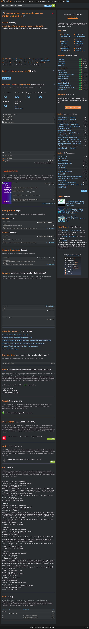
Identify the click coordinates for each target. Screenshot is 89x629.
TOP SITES (20, 1)
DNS (7, 596)
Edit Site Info (6, 78)
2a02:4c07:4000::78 (65, 172)
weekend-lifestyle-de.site (30, 346)
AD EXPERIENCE (43, 1)
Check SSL (51, 439)
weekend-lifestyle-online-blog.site (40, 340)
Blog (43, 627)
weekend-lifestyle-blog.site (10, 349)
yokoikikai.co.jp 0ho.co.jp (67, 148)
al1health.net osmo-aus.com (68, 146)
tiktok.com (64, 41)
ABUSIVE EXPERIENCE (52, 1)
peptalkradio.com (63, 81)
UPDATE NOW (72, 17)
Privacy (47, 627)
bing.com (64, 43)
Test (53, 461)
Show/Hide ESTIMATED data (70, 230)
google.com (65, 34)
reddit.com (79, 41)
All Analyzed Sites (35, 627)
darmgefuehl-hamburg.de (66, 87)
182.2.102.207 (62, 159)
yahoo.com (79, 46)
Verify (12, 446)
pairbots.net (62, 90)
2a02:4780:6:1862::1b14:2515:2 (68, 178)
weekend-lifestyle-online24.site (12, 343)
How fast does (25, 355)
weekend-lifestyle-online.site (11, 346)
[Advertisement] (28, 44)
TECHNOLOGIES (61, 1)
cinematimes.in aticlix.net (67, 118)
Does (27, 369)
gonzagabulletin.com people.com (69, 144)
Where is (24, 273)
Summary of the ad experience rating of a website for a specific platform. (23, 214)
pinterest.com (65, 50)
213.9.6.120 (61, 174)
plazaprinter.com (63, 76)
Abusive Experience (14, 250)
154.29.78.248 (62, 157)
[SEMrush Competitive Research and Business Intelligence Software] (10, 171)
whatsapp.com (80, 50)
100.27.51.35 (62, 187)
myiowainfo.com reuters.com (68, 124)
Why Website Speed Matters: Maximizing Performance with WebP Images (75, 203)
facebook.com (65, 37)
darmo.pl (61, 66)
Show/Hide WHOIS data (69, 236)
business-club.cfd (22, 335)
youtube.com (80, 34)
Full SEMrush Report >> (48, 203)
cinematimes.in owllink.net (67, 120)
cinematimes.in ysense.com (67, 122)
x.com (63, 39)
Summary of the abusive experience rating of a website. (18, 253)
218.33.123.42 (62, 170)
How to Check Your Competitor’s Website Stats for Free (76, 219)
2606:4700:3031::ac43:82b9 (67, 183)
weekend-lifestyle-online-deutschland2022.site (17, 338)
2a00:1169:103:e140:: (65, 163)
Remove (64, 240)
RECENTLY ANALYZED (28, 1)
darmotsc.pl (62, 70)
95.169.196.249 (45, 61)
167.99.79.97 (62, 167)
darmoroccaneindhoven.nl (66, 74)
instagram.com (80, 37)
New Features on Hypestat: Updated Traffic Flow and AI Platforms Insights (74, 211)
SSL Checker (18, 422)
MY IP (67, 1)
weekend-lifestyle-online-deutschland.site (15, 340)
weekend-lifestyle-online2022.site (34, 343)
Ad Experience (12, 210)
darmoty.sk (61, 61)
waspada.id (61, 63)
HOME (15, 1)
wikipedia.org (65, 48)
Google (12, 401)
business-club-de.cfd (9, 335)
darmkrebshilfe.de (63, 83)
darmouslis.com (63, 68)
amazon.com (80, 39)
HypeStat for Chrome (74, 108)
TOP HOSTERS (36, 1)
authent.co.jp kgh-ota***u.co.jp (69, 133)
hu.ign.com (61, 59)
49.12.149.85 (62, 165)
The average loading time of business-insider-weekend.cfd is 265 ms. (22, 359)
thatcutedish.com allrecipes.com (69, 141)
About (52, 627)
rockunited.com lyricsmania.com (69, 126)
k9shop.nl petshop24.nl (66, 135)
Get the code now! (73, 256)
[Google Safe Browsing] (3, 412)
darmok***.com (63, 79)
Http (7, 467)
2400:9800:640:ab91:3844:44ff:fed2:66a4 (71, 185)
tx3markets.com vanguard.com (68, 139)
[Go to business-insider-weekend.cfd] (24, 16)
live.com (78, 48)
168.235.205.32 (63, 161)
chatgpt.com (65, 46)
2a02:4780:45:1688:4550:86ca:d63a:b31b (71, 176)
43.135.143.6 (62, 180)
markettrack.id (62, 72)
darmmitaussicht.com (65, 85)
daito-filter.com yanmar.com (68, 137)
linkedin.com (79, 43)
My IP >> (84, 190)
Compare (48, 5)
